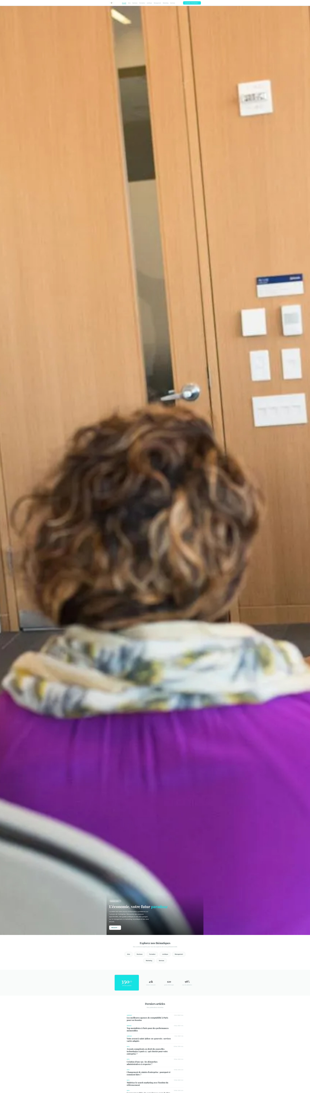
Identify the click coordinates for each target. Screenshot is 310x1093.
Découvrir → (115, 927)
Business (134, 3)
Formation (142, 3)
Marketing (165, 3)
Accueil (124, 3)
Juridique (149, 3)
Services (172, 3)
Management (157, 3)
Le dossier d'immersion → (192, 3)
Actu (129, 3)
